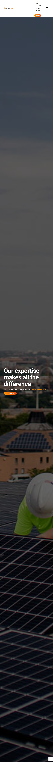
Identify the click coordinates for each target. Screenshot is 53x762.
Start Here (37, 13)
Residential (38, 3)
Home (37, 1)
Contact (38, 15)
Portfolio (37, 8)
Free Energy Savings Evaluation (40, 389)
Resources (37, 10)
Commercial (38, 6)
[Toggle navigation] (47, 8)
